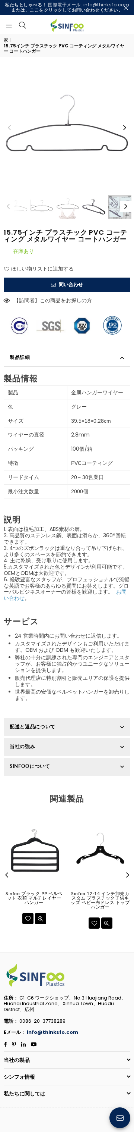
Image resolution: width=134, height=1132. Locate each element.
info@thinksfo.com (52, 1032)
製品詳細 (20, 357)
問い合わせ (70, 284)
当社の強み (22, 746)
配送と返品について (32, 726)
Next (124, 128)
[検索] (22, 24)
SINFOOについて (30, 766)
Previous (9, 128)
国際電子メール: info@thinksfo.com (67, 7)
